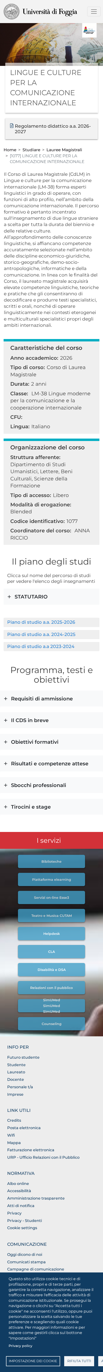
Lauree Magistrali (64, 149)
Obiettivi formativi (49, 747)
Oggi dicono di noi (24, 1254)
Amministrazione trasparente (36, 1198)
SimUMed (51, 1000)
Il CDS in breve (49, 725)
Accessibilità (19, 1191)
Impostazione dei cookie (33, 1361)
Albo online (18, 1183)
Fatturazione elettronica (30, 1150)
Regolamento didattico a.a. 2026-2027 (53, 128)
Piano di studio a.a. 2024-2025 (41, 634)
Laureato (16, 1072)
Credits (14, 1120)
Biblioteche (51, 861)
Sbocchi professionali (49, 790)
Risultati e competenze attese (50, 769)
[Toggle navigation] (94, 11)
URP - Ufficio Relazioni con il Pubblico (43, 1157)
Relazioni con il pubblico (51, 988)
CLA (51, 952)
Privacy (14, 1213)
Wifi (11, 1135)
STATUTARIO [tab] (31, 597)
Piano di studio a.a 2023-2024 (40, 646)
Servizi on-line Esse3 (51, 897)
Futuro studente (23, 1057)
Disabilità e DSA (52, 970)
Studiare (31, 149)
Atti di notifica (20, 1205)
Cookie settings (22, 1228)
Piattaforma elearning (51, 879)
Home (10, 149)
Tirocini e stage (51, 812)
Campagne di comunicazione (35, 1269)
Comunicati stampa (26, 1262)
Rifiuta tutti (79, 1361)
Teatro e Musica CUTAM (51, 915)
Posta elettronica (24, 1128)
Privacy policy (20, 1346)
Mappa (14, 1142)
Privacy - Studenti (24, 1220)
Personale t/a (20, 1087)
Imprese (15, 1094)
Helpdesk (51, 933)
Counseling (52, 1024)
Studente (16, 1065)
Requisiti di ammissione (49, 704)
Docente (15, 1079)
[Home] (50, 11)
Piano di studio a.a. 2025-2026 (41, 622)
